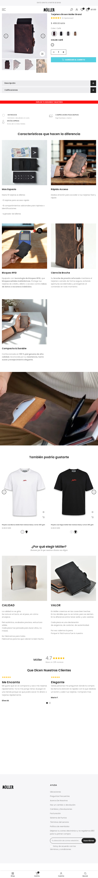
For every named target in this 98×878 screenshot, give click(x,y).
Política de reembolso (59, 826)
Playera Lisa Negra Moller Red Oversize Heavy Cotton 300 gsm (72, 525)
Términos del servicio (59, 822)
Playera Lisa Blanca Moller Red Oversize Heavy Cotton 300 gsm (23, 525)
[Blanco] (22, 532)
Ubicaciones (55, 792)
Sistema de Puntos (58, 818)
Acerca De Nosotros (59, 800)
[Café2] (75, 34)
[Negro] (61, 34)
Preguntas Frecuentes (60, 796)
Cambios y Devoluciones (61, 809)
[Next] (43, 36)
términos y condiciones (60, 849)
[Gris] (68, 34)
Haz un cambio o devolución (62, 805)
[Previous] (6, 36)
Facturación (55, 813)
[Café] (54, 34)
